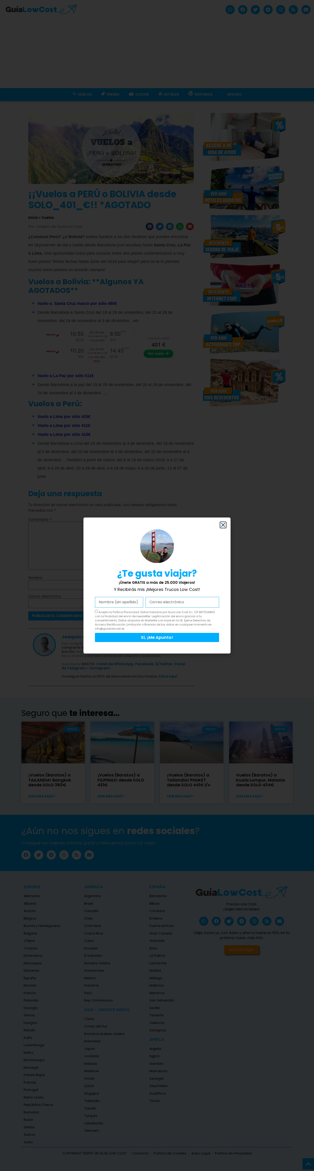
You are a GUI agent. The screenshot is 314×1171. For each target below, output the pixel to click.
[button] (223, 525)
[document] (157, 585)
